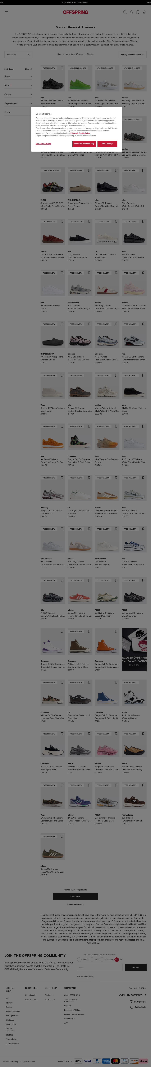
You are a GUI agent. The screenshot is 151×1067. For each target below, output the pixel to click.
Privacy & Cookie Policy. (80, 133)
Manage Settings (43, 144)
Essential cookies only (84, 144)
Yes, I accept (107, 144)
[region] (76, 129)
